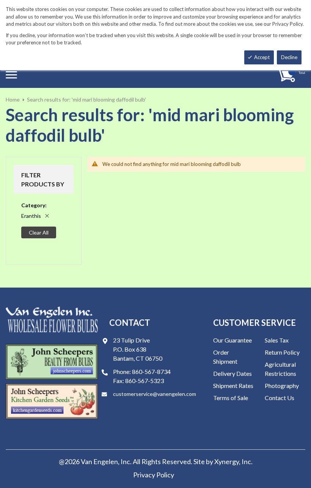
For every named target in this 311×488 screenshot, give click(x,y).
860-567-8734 (151, 371)
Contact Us (279, 397)
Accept (262, 57)
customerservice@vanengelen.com (154, 394)
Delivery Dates (232, 373)
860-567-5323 (144, 380)
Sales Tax (277, 340)
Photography (282, 385)
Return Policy (282, 352)
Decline (289, 57)
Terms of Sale (230, 397)
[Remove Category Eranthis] (47, 216)
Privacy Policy (153, 475)
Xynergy (226, 461)
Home (13, 99)
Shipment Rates (233, 385)
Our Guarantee (232, 340)
